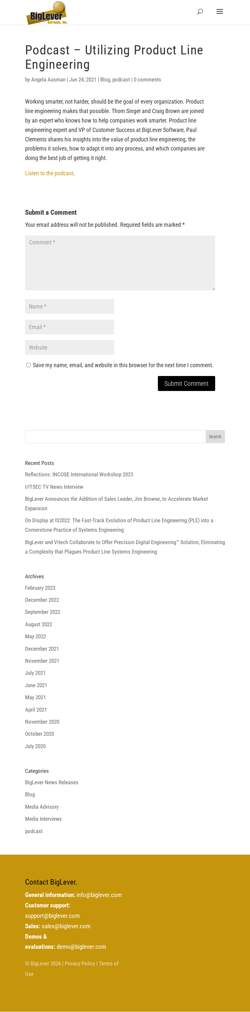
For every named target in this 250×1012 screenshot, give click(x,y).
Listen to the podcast (49, 173)
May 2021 (35, 697)
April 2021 (36, 709)
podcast (121, 79)
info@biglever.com (99, 895)
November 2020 (42, 721)
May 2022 (35, 636)
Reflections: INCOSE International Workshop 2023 (79, 474)
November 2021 (42, 661)
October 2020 (39, 733)
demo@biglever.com (81, 946)
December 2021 (42, 648)
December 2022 (42, 600)
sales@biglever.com (66, 926)
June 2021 (36, 685)
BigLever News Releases (51, 782)
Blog (105, 79)
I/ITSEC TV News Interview (54, 487)
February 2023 (40, 588)
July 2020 (35, 746)
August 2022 (38, 624)
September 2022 (42, 612)
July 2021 (35, 673)
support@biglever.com (52, 915)
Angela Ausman (48, 79)
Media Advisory (42, 806)
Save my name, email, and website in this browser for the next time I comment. (123, 365)
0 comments (147, 79)
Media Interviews (43, 819)
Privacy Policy (80, 963)
